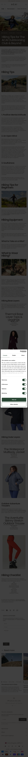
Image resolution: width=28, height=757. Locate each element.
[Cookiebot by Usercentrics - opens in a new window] (20, 351)
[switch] (24, 384)
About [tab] (23, 355)
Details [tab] (14, 355)
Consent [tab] (5, 355)
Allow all (14, 399)
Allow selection (14, 404)
